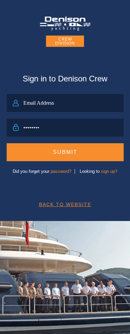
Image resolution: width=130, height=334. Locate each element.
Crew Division (65, 41)
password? (61, 171)
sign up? (109, 171)
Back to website (65, 204)
